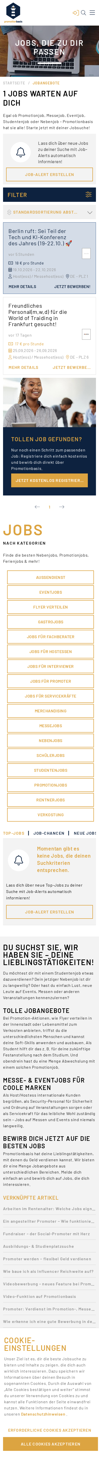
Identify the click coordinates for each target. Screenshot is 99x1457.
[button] (76, 13)
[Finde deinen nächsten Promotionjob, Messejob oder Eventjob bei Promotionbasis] (13, 13)
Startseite (14, 83)
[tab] (16, 833)
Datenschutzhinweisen (43, 1413)
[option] (49, 1210)
